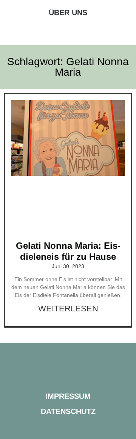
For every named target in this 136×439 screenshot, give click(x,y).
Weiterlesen (68, 308)
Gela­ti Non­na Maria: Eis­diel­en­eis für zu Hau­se (68, 251)
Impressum (68, 396)
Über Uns (68, 12)
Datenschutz (68, 411)
